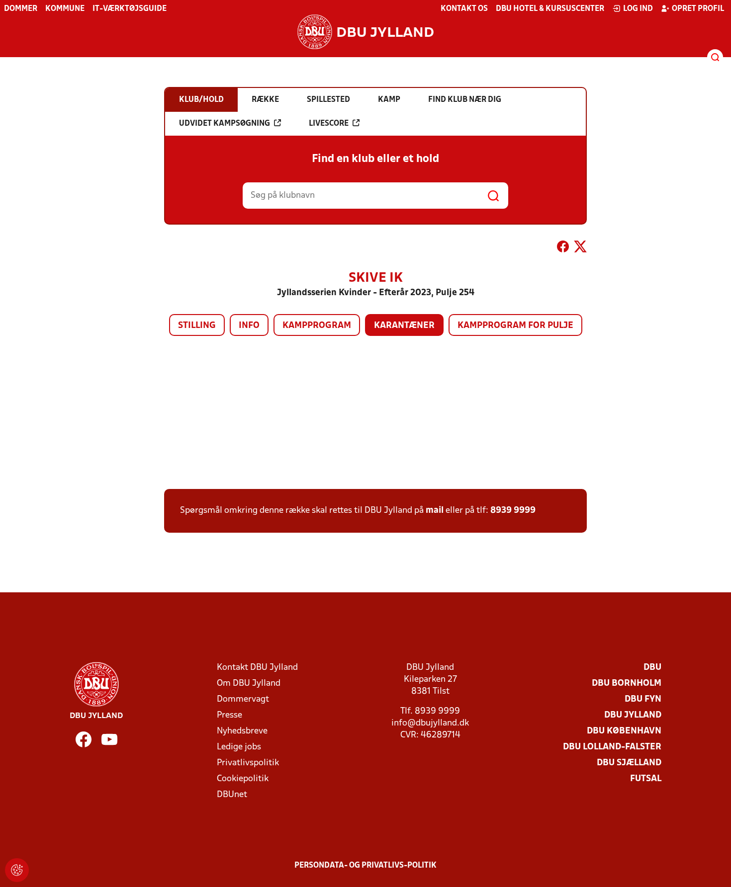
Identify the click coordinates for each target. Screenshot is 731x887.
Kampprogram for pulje (515, 326)
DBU (652, 667)
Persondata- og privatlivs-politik (365, 865)
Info (249, 326)
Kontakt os (464, 8)
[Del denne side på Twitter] (580, 248)
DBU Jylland (632, 715)
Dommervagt (243, 699)
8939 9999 (513, 510)
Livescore (329, 123)
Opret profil (698, 8)
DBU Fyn (643, 699)
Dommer (20, 8)
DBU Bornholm (626, 683)
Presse (229, 715)
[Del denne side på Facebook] (563, 248)
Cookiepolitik (243, 779)
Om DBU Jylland (248, 683)
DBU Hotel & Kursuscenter (550, 8)
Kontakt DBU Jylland (257, 667)
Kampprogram (316, 326)
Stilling (197, 326)
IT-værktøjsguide (129, 8)
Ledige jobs (239, 747)
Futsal (645, 779)
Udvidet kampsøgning (224, 123)
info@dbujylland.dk (430, 723)
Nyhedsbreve (242, 731)
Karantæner (404, 326)
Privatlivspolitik (248, 763)
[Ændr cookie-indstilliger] (17, 870)
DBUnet (232, 795)
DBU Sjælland (629, 763)
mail (435, 510)
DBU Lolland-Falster (612, 747)
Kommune (65, 8)
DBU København (624, 731)
